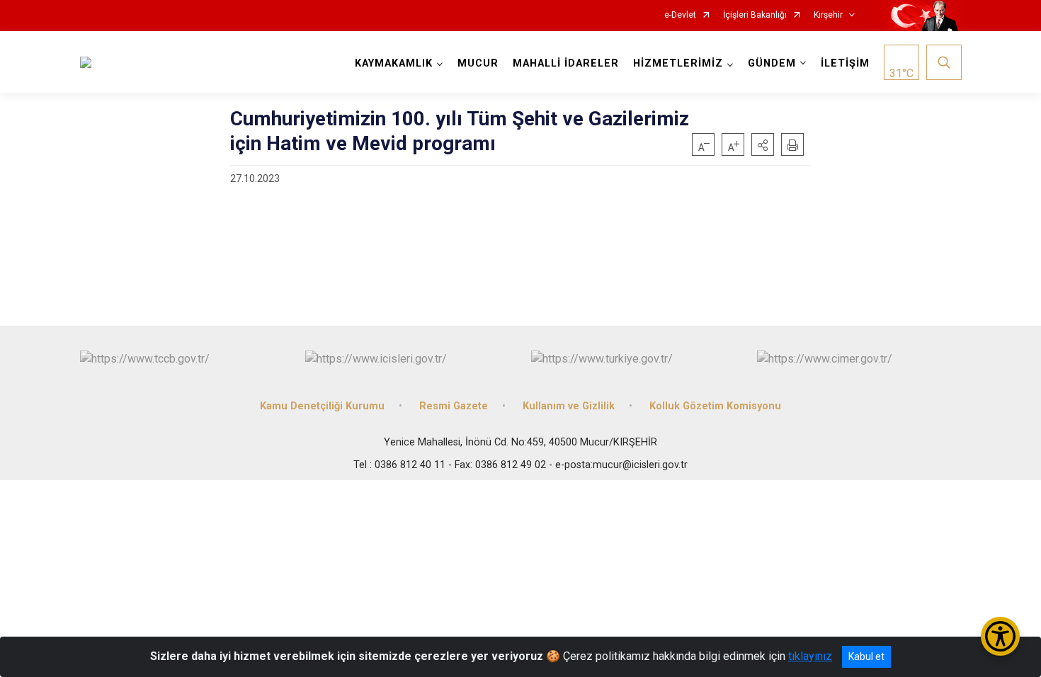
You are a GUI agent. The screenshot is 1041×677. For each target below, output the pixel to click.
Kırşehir (828, 15)
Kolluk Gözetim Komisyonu (715, 406)
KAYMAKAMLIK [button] (394, 63)
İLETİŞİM (845, 63)
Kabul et (866, 656)
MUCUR (478, 63)
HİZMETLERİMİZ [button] (678, 63)
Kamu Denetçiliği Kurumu (322, 406)
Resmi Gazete (453, 406)
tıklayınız (810, 656)
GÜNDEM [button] (772, 63)
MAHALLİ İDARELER (566, 63)
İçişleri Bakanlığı (755, 15)
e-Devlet (680, 15)
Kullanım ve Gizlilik (569, 406)
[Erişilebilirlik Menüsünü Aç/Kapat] (1000, 636)
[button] (762, 144)
